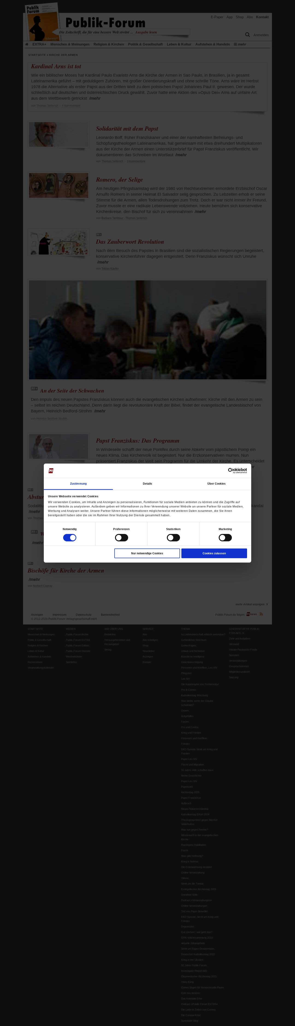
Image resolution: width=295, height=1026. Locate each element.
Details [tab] (147, 483)
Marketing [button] (225, 529)
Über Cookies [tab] (216, 483)
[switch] (121, 537)
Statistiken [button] (173, 529)
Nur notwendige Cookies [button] (147, 553)
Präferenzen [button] (121, 529)
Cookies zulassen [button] (214, 553)
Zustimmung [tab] (78, 483)
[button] (70, 529)
